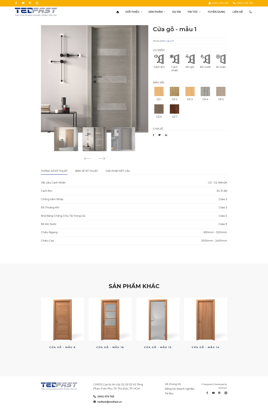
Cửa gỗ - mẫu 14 (158, 347)
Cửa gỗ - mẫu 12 (205, 347)
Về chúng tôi (173, 384)
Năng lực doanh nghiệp (179, 388)
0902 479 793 (220, 3)
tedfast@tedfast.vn (109, 401)
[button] (87, 159)
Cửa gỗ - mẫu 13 (110, 347)
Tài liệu (169, 393)
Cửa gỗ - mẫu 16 (62, 347)
